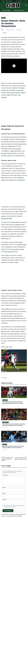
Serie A (7, 15)
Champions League (19, 10)
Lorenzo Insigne (6, 95)
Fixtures (25, 1)
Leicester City (12, 180)
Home (2, 15)
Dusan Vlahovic (15, 56)
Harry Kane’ (16, 175)
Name (4, 487)
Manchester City (15, 333)
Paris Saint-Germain (18, 249)
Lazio (15, 95)
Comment (5, 475)
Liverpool (9, 155)
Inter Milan (17, 49)
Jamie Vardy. (21, 180)
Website (5, 499)
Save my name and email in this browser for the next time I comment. (14, 506)
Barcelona (20, 90)
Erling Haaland (16, 148)
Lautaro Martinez (15, 92)
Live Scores (19, 1)
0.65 (2, 173)
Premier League (6, 10)
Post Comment (8, 510)
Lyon (15, 177)
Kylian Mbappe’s (9, 251)
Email (4, 493)
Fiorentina (4, 37)
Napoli (23, 92)
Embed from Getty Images (6, 348)
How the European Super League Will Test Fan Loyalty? (7, 459)
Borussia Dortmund (7, 153)
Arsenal (5, 400)
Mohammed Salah (6, 218)
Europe (23, 229)
